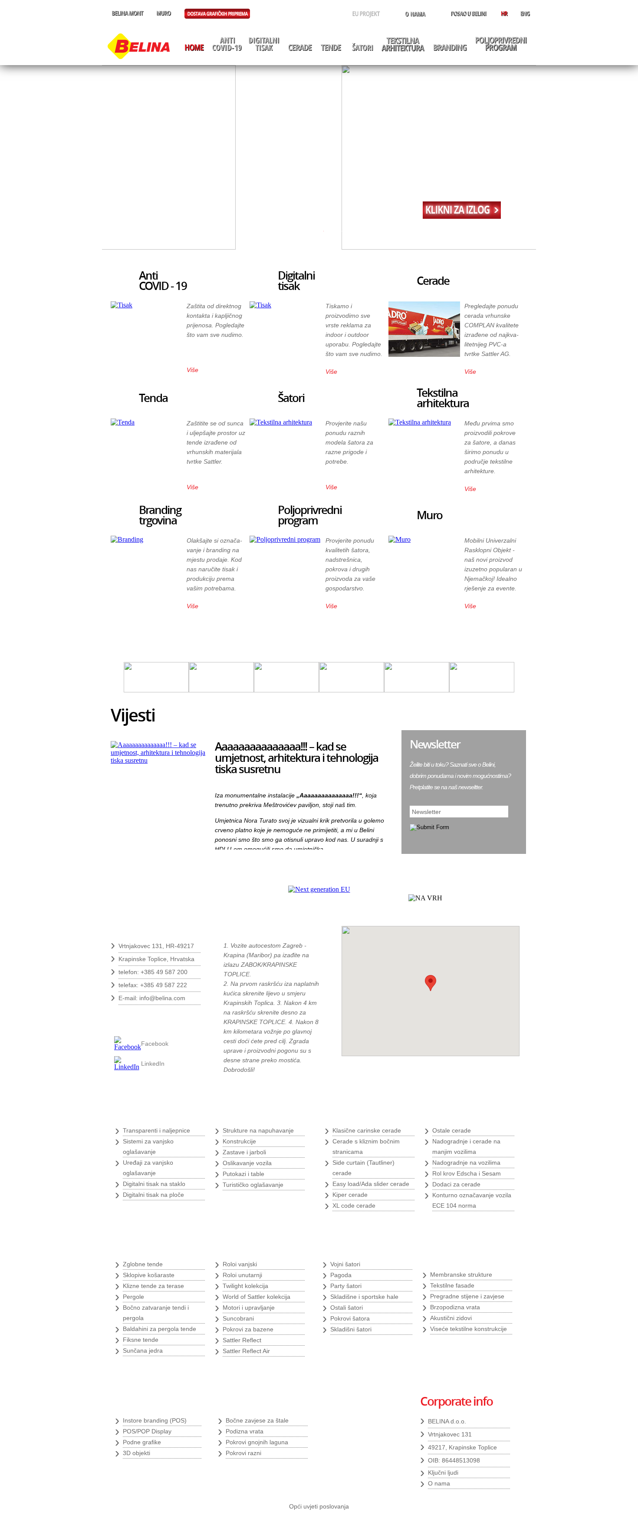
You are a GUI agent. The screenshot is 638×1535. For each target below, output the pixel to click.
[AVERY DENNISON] (156, 690)
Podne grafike (142, 1442)
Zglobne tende (143, 1264)
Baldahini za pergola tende (159, 1328)
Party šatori (346, 1285)
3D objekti (136, 1452)
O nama (439, 1483)
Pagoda (341, 1274)
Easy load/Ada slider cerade (370, 1183)
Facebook (154, 1043)
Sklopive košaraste (148, 1274)
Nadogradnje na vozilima (466, 1162)
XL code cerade (353, 1205)
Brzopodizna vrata (455, 1307)
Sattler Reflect (242, 1340)
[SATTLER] (481, 690)
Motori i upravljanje (249, 1307)
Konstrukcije (239, 1141)
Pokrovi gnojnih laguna (257, 1442)
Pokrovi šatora (350, 1318)
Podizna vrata (244, 1431)
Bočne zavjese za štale (257, 1420)
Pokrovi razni (243, 1452)
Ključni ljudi (443, 1472)
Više (192, 369)
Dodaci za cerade (456, 1184)
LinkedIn (152, 1063)
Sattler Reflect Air (246, 1350)
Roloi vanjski (240, 1264)
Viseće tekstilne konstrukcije (468, 1328)
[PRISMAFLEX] (416, 690)
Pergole (133, 1296)
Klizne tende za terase (153, 1285)
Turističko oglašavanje (253, 1184)
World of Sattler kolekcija (256, 1296)
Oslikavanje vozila (247, 1162)
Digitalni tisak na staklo (154, 1183)
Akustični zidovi (451, 1317)
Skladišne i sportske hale (364, 1296)
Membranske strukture (461, 1274)
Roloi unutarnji (242, 1274)
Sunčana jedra (143, 1350)
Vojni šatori (345, 1264)
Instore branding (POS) (155, 1420)
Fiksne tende (140, 1339)
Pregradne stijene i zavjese (467, 1296)
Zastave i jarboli (244, 1152)
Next (386, 840)
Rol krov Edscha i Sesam (466, 1173)
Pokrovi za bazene (248, 1329)
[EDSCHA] (286, 690)
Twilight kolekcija (245, 1285)
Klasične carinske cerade (366, 1130)
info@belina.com (162, 998)
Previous (371, 840)
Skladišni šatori (351, 1329)
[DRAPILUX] (221, 690)
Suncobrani (238, 1318)
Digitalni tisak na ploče (153, 1194)
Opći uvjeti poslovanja (319, 1506)
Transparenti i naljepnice (156, 1130)
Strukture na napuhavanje (258, 1130)
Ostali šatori (346, 1307)
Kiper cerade (350, 1194)
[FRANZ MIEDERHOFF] (351, 690)
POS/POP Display (147, 1431)
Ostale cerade (451, 1130)
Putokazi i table (243, 1173)
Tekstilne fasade (452, 1285)
